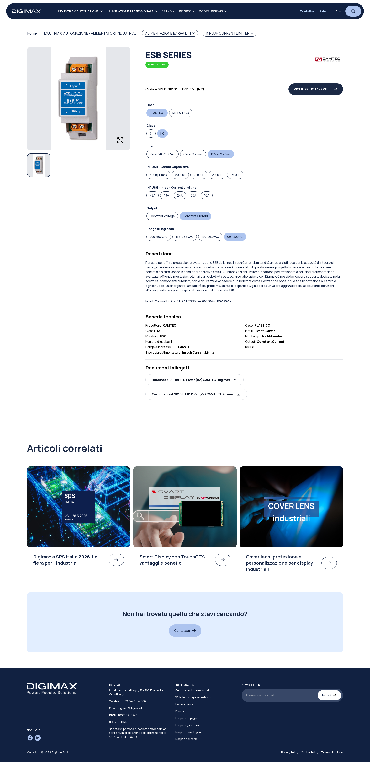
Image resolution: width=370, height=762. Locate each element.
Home (32, 33)
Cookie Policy (309, 752)
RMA (323, 11)
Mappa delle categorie (188, 732)
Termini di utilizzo (332, 752)
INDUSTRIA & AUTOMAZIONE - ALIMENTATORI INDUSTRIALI (89, 33)
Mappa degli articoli (187, 725)
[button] (194, 379)
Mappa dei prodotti (186, 739)
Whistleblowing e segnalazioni (193, 697)
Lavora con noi (184, 704)
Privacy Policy (289, 752)
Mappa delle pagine (186, 718)
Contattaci (308, 11)
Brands (179, 711)
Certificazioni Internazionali (192, 690)
